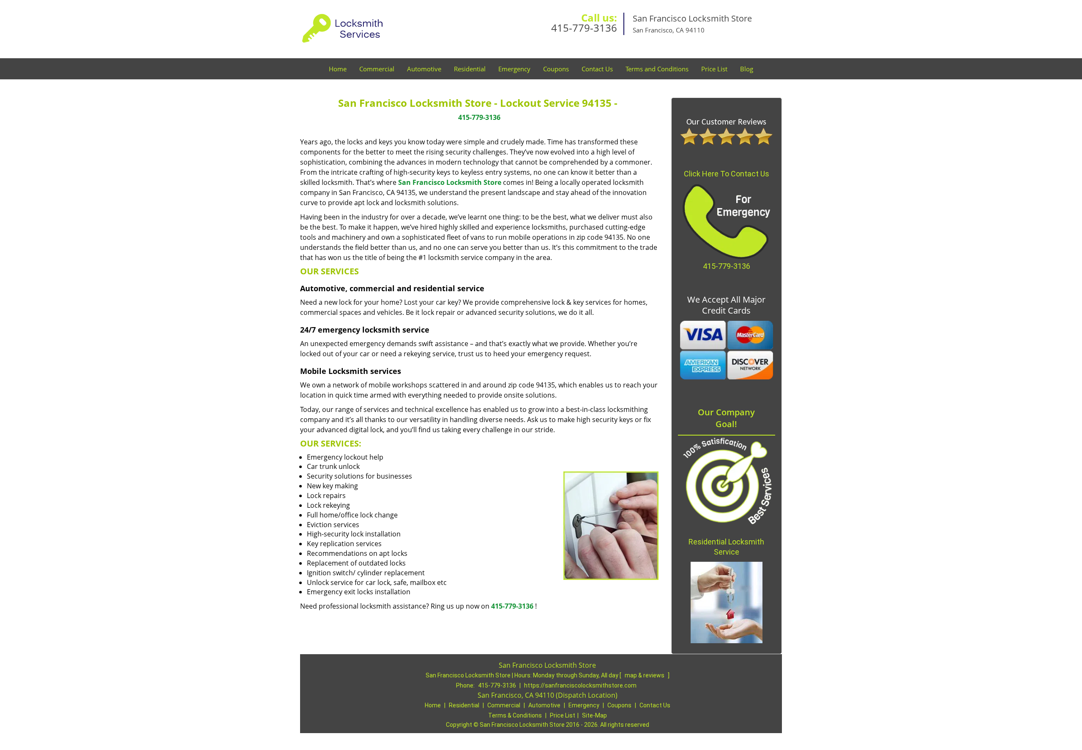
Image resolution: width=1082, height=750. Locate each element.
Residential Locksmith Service (726, 546)
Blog (746, 69)
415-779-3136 (584, 28)
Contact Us (597, 69)
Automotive (424, 69)
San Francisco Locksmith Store (449, 182)
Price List (714, 69)
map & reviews (645, 675)
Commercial (376, 69)
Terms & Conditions (515, 715)
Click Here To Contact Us (726, 173)
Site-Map (594, 715)
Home (338, 69)
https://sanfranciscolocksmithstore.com (580, 685)
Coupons (556, 69)
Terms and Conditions (657, 69)
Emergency (514, 69)
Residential (470, 69)
